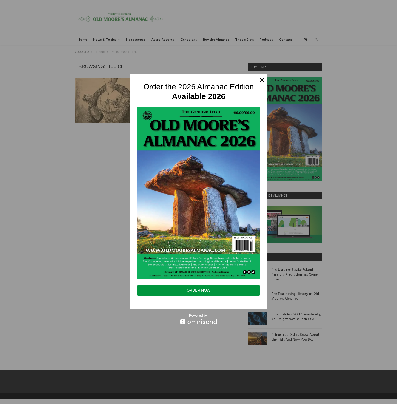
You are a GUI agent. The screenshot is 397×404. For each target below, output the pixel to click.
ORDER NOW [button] (198, 290)
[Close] (261, 79)
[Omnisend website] (198, 319)
